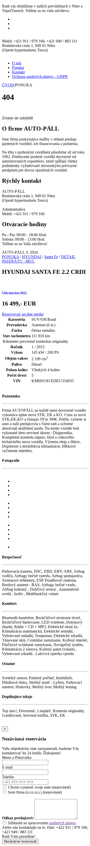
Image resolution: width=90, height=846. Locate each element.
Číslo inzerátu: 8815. (14, 292)
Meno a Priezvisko (17, 757)
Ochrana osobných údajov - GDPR (40, 76)
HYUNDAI (31, 257)
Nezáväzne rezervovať (20, 841)
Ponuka (18, 67)
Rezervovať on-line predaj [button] (23, 314)
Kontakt (18, 72)
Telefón (8, 777)
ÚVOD (8, 85)
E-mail (7, 767)
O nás (16, 63)
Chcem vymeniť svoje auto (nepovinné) (39, 787)
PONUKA (10, 257)
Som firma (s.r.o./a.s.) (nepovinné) (34, 792)
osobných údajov (62, 823)
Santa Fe (51, 257)
